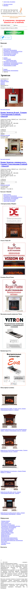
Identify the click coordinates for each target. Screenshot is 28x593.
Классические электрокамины (10, 52)
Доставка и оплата (7, 4)
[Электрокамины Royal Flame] (14, 295)
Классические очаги (11, 60)
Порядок (3, 84)
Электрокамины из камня (9, 54)
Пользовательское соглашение (8, 577)
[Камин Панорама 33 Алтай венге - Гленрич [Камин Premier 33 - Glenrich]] (10, 469)
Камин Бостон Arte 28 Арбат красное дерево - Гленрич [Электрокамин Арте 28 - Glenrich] (14, 451)
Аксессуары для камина (9, 1)
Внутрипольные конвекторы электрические (12, 540)
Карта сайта (4, 541)
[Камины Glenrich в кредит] (14, 33)
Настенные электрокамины (10, 50)
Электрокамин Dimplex (7, 531)
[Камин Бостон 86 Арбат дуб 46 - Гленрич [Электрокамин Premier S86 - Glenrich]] (10, 490)
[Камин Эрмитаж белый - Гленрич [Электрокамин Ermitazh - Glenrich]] (14, 106)
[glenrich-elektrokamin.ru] (12, 13)
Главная (5, 57)
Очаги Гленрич (7, 48)
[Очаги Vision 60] (14, 259)
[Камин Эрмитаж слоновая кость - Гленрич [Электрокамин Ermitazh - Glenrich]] (14, 156)
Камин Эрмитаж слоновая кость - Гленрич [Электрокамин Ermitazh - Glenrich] (14, 164)
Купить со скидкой (5, 135)
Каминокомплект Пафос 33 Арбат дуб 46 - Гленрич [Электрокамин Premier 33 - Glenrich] (13, 409)
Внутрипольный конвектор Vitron (9, 539)
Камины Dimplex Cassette (7, 532)
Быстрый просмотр (5, 109)
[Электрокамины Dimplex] (14, 222)
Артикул (3, 82)
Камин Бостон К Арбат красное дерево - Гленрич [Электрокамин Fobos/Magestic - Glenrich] (13, 513)
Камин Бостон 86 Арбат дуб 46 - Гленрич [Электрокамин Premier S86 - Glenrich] (11, 492)
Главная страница (5, 521)
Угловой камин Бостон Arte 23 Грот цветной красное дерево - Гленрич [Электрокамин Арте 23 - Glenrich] (14, 430)
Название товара (5, 81)
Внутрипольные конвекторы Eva (9, 537)
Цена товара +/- (4, 80)
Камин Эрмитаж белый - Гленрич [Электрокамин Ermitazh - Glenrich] (14, 114)
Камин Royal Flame (6, 534)
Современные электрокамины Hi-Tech (12, 51)
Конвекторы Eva (5, 535)
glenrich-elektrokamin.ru (14, 562)
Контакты (5, 5)
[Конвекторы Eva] (14, 369)
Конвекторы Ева (5, 536)
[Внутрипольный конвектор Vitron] (14, 332)
